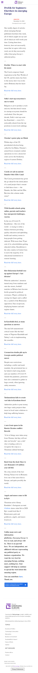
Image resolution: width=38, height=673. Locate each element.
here (21, 576)
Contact (7, 655)
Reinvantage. (16, 614)
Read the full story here (12, 313)
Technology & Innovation (11, 631)
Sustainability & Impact (11, 639)
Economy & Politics (10, 629)
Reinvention (8, 634)
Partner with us (9, 652)
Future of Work (9, 642)
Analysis (16, 19)
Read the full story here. (13, 90)
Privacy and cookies (9, 661)
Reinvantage (16, 666)
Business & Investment (11, 636)
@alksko (7, 508)
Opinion (7, 644)
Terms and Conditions (10, 663)
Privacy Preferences (17, 669)
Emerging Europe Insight (19, 23)
